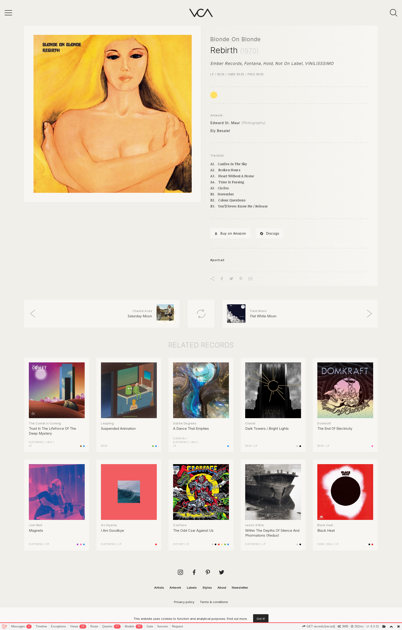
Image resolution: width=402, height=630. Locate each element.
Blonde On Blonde (235, 39)
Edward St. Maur (225, 123)
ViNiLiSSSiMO (319, 63)
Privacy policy (184, 602)
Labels (192, 587)
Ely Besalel (220, 130)
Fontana (252, 63)
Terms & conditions (214, 602)
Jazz (49, 442)
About (222, 587)
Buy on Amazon (233, 233)
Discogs (272, 233)
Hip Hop (178, 544)
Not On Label (288, 63)
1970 (249, 51)
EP (47, 544)
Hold (268, 63)
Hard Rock (236, 74)
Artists (159, 587)
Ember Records (226, 63)
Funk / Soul (325, 544)
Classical (179, 438)
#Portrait (217, 260)
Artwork (175, 587)
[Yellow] (213, 95)
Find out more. (237, 618)
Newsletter (240, 587)
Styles (207, 587)
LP (212, 74)
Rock (221, 74)
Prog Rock (256, 74)
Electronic (36, 442)
